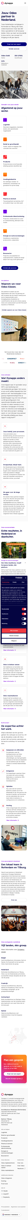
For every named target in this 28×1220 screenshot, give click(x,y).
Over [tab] (23, 582)
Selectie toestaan (14, 635)
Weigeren (14, 640)
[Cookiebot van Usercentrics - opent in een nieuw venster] (16, 578)
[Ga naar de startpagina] (7, 3)
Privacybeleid (5, 1207)
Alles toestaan (14, 630)
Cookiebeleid (5, 1210)
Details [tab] (14, 582)
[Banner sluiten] (25, 577)
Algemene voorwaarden (18, 1207)
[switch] (24, 614)
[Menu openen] (25, 3)
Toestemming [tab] (5, 582)
